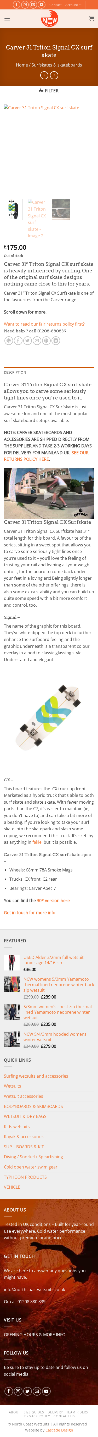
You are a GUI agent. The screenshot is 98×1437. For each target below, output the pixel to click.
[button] (7, 18)
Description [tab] (15, 372)
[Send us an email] (33, 4)
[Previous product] (54, 75)
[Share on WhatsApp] (8, 340)
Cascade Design (59, 1430)
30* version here (53, 900)
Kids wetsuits (17, 1126)
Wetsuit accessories (23, 1096)
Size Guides (34, 1412)
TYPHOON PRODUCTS (25, 1177)
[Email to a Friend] (37, 340)
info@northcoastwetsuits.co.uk (34, 1289)
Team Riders (77, 1412)
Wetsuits (12, 1086)
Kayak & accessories (24, 1136)
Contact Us (64, 1416)
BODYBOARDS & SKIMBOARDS (33, 1106)
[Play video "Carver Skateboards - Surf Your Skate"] (49, 493)
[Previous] (12, 150)
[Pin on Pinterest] (46, 340)
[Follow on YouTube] (41, 4)
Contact (55, 4)
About (14, 1412)
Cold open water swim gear (30, 1167)
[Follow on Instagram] (25, 4)
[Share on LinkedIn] (55, 340)
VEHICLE (12, 1187)
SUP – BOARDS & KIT (24, 1147)
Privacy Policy (37, 1416)
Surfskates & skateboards (57, 65)
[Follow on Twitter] (27, 1391)
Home (22, 65)
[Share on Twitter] (27, 340)
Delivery (55, 1412)
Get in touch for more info (29, 912)
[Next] (85, 150)
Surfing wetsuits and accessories (36, 1076)
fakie (37, 842)
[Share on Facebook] (18, 340)
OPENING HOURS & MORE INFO (34, 1334)
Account (71, 4)
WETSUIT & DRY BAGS (25, 1116)
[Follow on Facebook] (16, 4)
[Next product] (44, 75)
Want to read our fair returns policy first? (44, 324)
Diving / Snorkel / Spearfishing (33, 1157)
